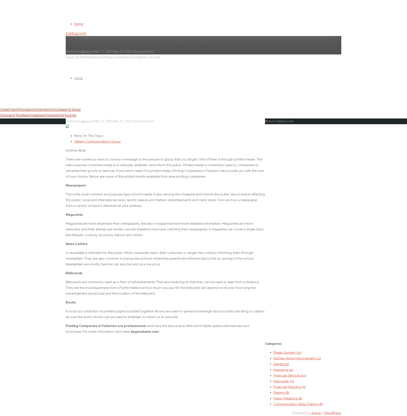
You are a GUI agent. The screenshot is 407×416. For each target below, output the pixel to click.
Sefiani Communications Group (97, 141)
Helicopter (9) (283, 381)
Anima (316, 413)
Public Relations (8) (287, 398)
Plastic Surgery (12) (287, 353)
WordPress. (332, 413)
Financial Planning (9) (289, 387)
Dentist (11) (281, 364)
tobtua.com (76, 33)
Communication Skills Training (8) (298, 404)
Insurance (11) (283, 370)
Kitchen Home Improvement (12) (297, 358)
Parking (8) (281, 393)
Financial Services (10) (289, 375)
